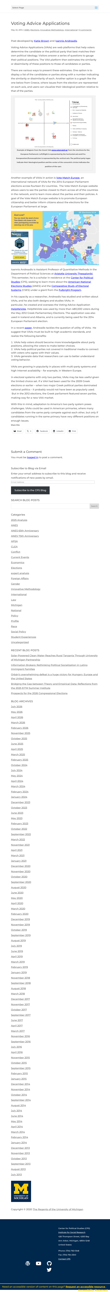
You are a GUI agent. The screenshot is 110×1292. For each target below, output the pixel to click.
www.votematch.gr (60, 150)
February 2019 (19, 967)
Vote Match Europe (68, 177)
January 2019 (19, 972)
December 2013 (20, 1148)
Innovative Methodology (52, 30)
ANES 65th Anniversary (25, 530)
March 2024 (18, 786)
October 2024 (19, 765)
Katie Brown (41, 40)
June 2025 (17, 743)
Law (13, 599)
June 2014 (17, 1116)
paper (28, 327)
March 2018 (18, 993)
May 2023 (16, 818)
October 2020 (19, 876)
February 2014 (19, 1137)
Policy (14, 615)
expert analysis (20, 573)
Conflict (15, 551)
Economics (17, 562)
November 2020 (20, 871)
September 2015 (20, 1068)
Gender (15, 583)
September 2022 (21, 834)
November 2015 (20, 1057)
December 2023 (20, 802)
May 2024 (17, 775)
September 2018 (21, 983)
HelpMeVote (18, 309)
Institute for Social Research (71, 1232)
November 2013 (20, 1153)
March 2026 (18, 722)
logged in (32, 457)
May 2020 (17, 898)
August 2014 (18, 1105)
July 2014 (16, 1110)
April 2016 (17, 1052)
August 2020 (18, 887)
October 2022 (19, 828)
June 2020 (17, 892)
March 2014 (18, 1132)
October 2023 (19, 807)
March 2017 (18, 1031)
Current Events (20, 557)
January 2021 (19, 860)
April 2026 (17, 717)
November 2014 (20, 1089)
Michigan (16, 605)
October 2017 (19, 1009)
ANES (27, 30)
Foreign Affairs (20, 578)
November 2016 (20, 1036)
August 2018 (18, 988)
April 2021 (17, 850)
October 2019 (19, 929)
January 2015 (19, 1078)
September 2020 (21, 882)
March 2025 (18, 754)
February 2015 (19, 1073)
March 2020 (18, 908)
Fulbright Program (70, 290)
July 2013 (16, 1174)
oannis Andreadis (66, 40)
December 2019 (20, 919)
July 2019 (16, 945)
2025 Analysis (19, 520)
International (71, 30)
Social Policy (18, 631)
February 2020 (19, 913)
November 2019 (20, 924)
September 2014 (21, 1100)
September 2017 (21, 1015)
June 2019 (17, 951)
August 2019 (18, 940)
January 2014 (19, 1142)
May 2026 (17, 712)
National (16, 610)
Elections (34, 30)
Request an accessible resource (86, 1286)
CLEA (14, 546)
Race (14, 626)
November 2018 (20, 977)
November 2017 (20, 1004)
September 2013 (20, 1163)
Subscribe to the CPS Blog (30, 490)
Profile (15, 621)
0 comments (85, 30)
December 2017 (20, 999)
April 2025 (17, 749)
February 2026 (19, 728)
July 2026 (16, 706)
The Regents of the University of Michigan (58, 1209)
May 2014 (16, 1121)
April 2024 (17, 781)
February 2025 (19, 759)
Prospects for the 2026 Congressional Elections (39, 693)
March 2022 (18, 839)
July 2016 (16, 1046)
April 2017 (17, 1025)
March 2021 (18, 855)
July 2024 (16, 770)
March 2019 (18, 961)
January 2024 (19, 797)
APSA (14, 541)
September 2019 (21, 935)
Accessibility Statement (93, 1290)
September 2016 (21, 1041)
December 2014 (20, 1084)
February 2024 (19, 791)
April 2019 (17, 956)
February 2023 (19, 823)
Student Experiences (23, 637)
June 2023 (17, 813)
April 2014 (17, 1126)
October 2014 (19, 1094)
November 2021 (20, 844)
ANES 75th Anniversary (25, 536)
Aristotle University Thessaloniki (73, 273)
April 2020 (17, 903)
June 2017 (17, 1020)
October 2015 (19, 1062)
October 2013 (19, 1158)
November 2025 (20, 733)
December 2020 (20, 866)
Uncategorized (20, 642)
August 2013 (18, 1169)
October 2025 (19, 738)
